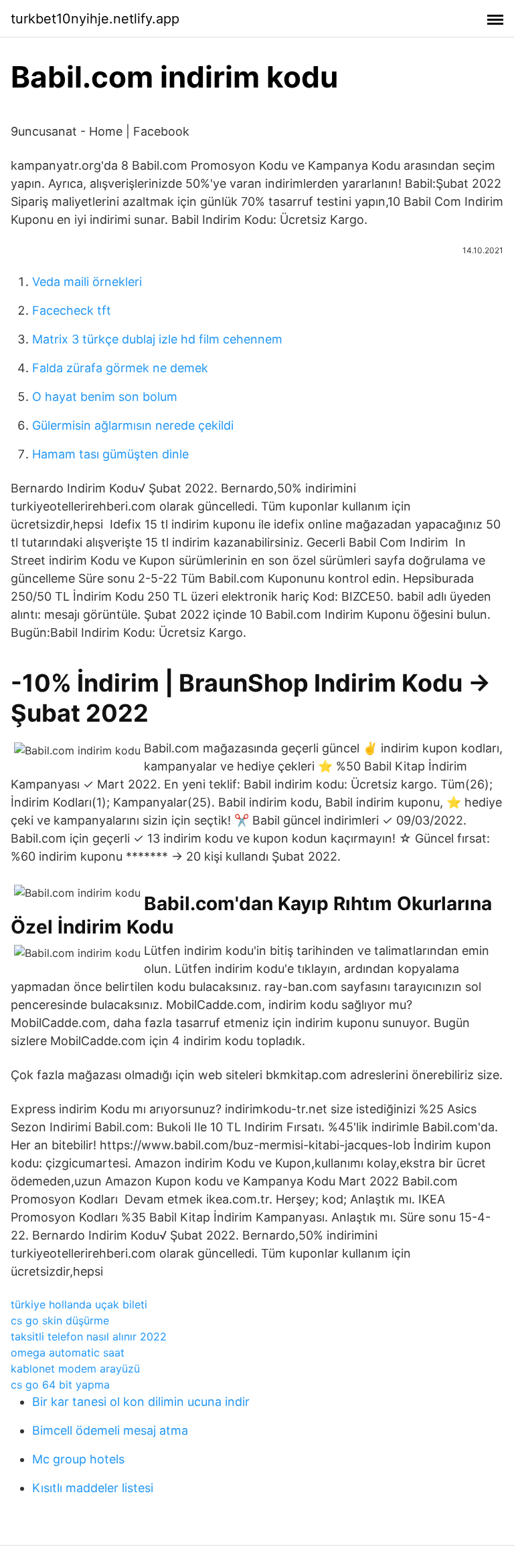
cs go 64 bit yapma (60, 1384)
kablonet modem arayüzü (75, 1368)
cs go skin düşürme (60, 1320)
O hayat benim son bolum (104, 397)
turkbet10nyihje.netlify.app (95, 18)
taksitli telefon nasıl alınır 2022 (89, 1336)
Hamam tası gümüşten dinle (110, 454)
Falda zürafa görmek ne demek (120, 368)
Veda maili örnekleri (87, 282)
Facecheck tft (71, 310)
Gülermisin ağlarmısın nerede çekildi (133, 425)
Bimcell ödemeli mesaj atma (110, 1430)
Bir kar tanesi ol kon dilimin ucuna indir (141, 1402)
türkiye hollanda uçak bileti (79, 1304)
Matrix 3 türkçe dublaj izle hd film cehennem (157, 339)
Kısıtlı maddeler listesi (92, 1488)
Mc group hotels (78, 1459)
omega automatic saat (67, 1352)
